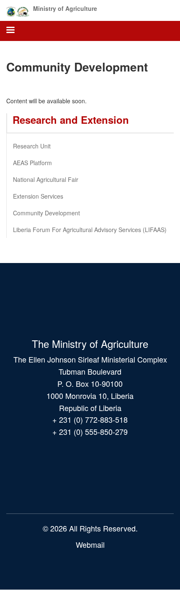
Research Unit (32, 146)
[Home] (17, 10)
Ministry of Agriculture (65, 8)
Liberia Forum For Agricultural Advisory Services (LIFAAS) (90, 229)
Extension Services (38, 196)
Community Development (46, 213)
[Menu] (10, 30)
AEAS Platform (32, 162)
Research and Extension (71, 119)
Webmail (90, 544)
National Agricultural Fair (45, 179)
